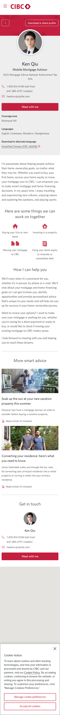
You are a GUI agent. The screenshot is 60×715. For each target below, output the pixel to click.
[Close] (55, 649)
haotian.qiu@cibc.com (18, 96)
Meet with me (30, 107)
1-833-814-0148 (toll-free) (21, 86)
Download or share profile (42, 23)
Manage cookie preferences (30, 697)
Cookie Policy (32, 672)
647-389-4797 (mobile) (19, 91)
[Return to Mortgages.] (20, 6)
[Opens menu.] (5, 6)
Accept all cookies (30, 706)
